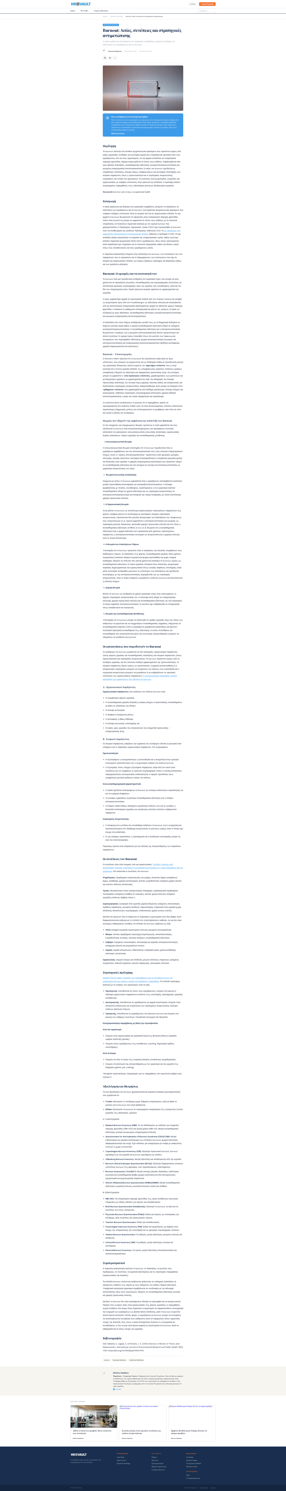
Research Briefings (123, 1463)
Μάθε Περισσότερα (117, 133)
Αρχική (105, 16)
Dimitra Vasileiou (121, 1373)
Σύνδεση (192, 4)
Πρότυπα (155, 1460)
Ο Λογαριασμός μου (193, 1478)
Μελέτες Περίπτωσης (159, 1467)
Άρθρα (72, 11)
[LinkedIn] (105, 58)
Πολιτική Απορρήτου (190, 1488)
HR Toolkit (84, 11)
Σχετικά (213, 1488)
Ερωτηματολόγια (157, 1463)
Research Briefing (116, 16)
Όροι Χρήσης (204, 1488)
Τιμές (188, 1475)
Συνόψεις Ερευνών (158, 1470)
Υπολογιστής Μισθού (193, 1463)
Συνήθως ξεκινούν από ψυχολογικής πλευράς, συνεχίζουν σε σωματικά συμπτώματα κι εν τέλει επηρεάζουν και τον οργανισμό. (143, 868)
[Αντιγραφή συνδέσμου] (115, 58)
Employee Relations (119, 1360)
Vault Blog (120, 1457)
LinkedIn (118, 1389)
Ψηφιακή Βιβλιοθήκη (101, 11)
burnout (106, 1360)
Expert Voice (121, 1460)
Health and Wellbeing (136, 1360)
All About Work (191, 1467)
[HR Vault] (80, 4)
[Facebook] (110, 58)
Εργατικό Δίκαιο (191, 1460)
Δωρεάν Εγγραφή (207, 4)
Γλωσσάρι (189, 1457)
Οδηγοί (154, 1457)
